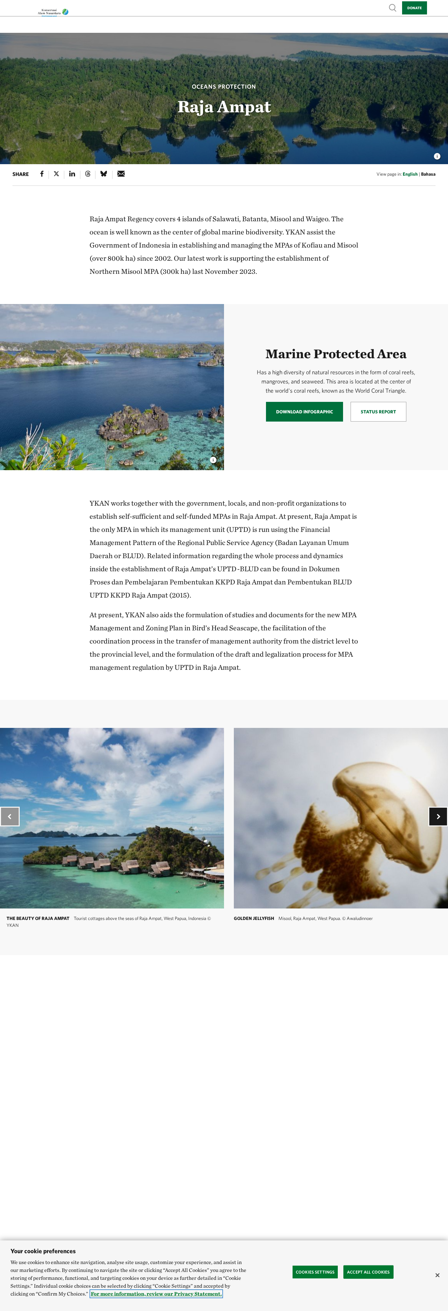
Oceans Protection (224, 86)
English (410, 174)
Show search (393, 7)
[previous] (10, 816)
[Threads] (88, 175)
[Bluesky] (103, 175)
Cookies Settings (315, 1271)
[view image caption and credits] (437, 154)
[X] (56, 175)
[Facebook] (42, 175)
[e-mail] (121, 175)
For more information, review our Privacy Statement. (156, 1294)
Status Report (378, 411)
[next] (438, 816)
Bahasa (428, 174)
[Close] (437, 1275)
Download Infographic (304, 411)
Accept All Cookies (368, 1271)
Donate (414, 8)
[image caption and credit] (213, 458)
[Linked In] (72, 175)
